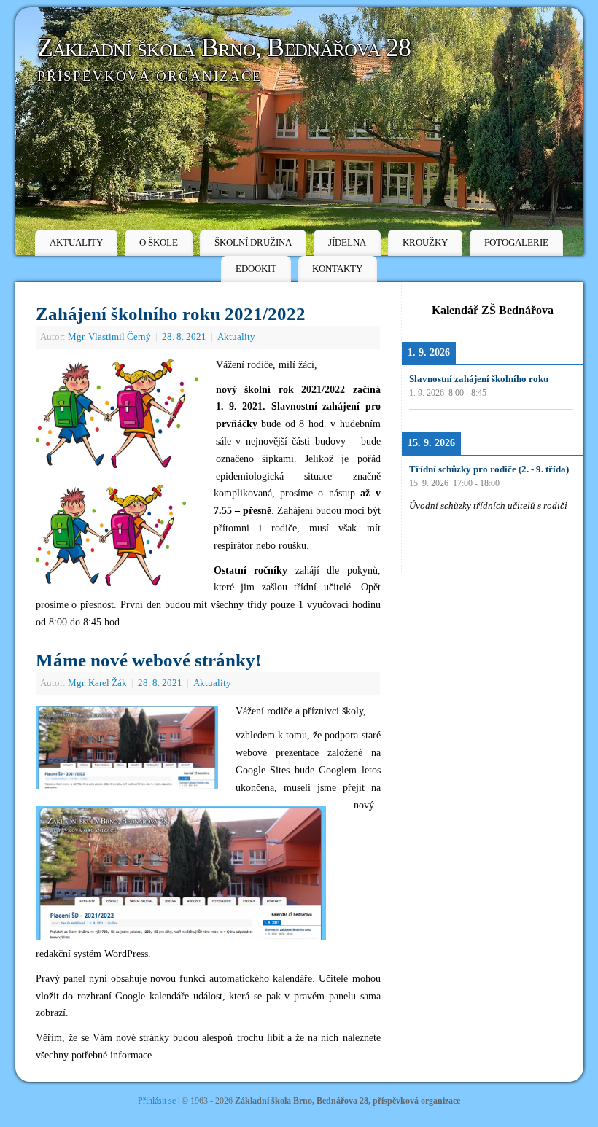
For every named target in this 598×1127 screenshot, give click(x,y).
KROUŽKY (425, 242)
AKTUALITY (76, 242)
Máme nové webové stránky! (148, 660)
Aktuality (236, 337)
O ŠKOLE (158, 242)
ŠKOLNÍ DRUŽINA (253, 242)
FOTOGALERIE (516, 242)
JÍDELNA (347, 242)
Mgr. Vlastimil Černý (109, 337)
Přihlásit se (157, 1101)
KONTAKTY (337, 268)
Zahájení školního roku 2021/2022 (171, 314)
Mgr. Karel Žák (97, 683)
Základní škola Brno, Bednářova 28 (224, 47)
